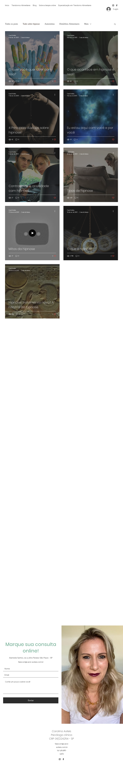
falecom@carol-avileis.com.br (30, 662)
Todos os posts (11, 24)
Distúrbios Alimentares (69, 24)
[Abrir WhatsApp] (117, 758)
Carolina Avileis (61, 731)
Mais (86, 24)
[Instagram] (113, 5)
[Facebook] (117, 5)
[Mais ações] (55, 36)
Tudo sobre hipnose (31, 24)
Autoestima (50, 24)
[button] (115, 24)
